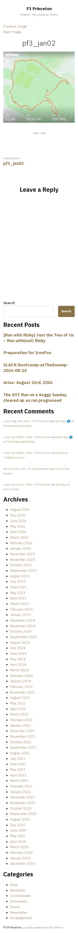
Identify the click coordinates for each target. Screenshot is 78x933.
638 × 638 (39, 133)
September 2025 (23, 570)
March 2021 (19, 780)
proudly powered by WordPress (43, 927)
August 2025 (20, 576)
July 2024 (17, 648)
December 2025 (22, 554)
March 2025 (19, 603)
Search (9, 303)
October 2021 (20, 742)
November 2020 (22, 803)
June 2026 (18, 521)
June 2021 (18, 764)
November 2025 (22, 559)
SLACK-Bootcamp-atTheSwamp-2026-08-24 (35, 367)
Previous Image (15, 26)
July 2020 (17, 825)
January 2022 (20, 725)
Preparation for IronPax (27, 352)
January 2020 (20, 858)
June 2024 (18, 653)
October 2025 (20, 565)
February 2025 (21, 609)
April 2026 (18, 532)
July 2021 (17, 758)
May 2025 (17, 592)
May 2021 (17, 769)
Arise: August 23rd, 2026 (28, 382)
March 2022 (19, 714)
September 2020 (23, 814)
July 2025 (17, 581)
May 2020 (17, 836)
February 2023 (21, 686)
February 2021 (21, 786)
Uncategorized (21, 918)
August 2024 (20, 642)
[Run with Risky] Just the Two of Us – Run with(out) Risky (38, 337)
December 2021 (22, 731)
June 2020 (18, 830)
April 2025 (18, 598)
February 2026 (21, 543)
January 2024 (20, 681)
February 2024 (21, 675)
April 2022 (18, 709)
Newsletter (18, 912)
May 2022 (17, 703)
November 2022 (22, 692)
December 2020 (22, 797)
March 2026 (19, 537)
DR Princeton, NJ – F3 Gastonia (23, 469)
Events (15, 907)
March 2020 (19, 847)
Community (18, 901)
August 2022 (20, 697)
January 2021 (20, 792)
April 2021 (18, 775)
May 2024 (17, 659)
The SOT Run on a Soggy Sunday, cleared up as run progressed (35, 397)
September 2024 (23, 637)
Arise (13, 884)
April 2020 (18, 841)
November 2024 (22, 626)
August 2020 (20, 819)
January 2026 (20, 548)
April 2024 (18, 664)
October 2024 (20, 631)
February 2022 (21, 720)
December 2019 (22, 863)
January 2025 (20, 614)
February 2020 (21, 852)
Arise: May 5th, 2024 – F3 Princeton (26, 421)
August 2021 (20, 753)
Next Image (12, 32)
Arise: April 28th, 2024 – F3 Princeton (27, 437)
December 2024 (22, 620)
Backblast (17, 890)
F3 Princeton (39, 8)
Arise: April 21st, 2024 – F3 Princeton (27, 484)
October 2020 (20, 808)
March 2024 (19, 670)
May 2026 (17, 526)
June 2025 (18, 587)
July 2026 (17, 515)
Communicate (20, 895)
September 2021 (23, 747)
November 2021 (22, 736)
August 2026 (20, 509)
